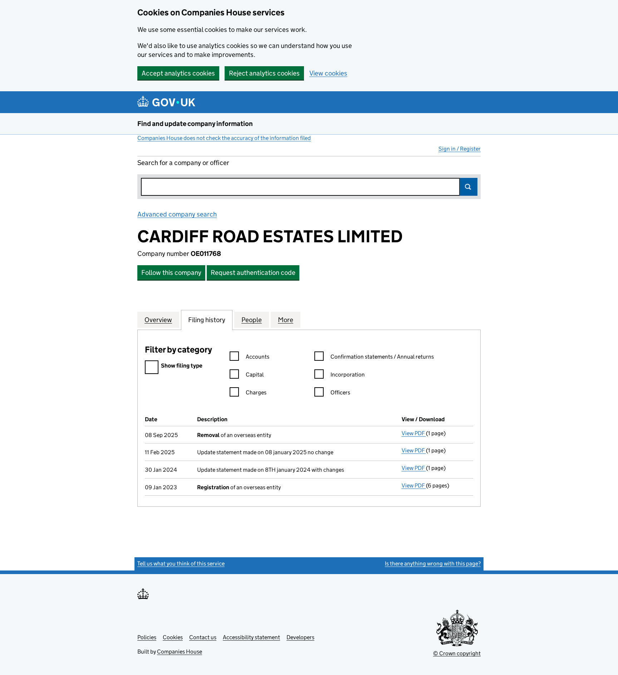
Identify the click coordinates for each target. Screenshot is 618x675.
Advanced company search (177, 214)
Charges (256, 392)
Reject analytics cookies (264, 73)
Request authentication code (253, 272)
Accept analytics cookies (178, 73)
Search (468, 187)
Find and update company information (195, 124)
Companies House (179, 651)
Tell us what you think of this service (181, 563)
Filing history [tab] (206, 320)
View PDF (414, 433)
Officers (340, 392)
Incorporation (347, 374)
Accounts (257, 356)
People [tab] (251, 320)
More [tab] (285, 320)
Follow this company (171, 272)
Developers (300, 637)
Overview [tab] (158, 320)
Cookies (173, 637)
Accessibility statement (251, 637)
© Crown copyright (457, 653)
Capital (255, 374)
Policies (146, 637)
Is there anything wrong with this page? (433, 563)
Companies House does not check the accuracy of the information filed (224, 138)
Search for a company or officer (183, 163)
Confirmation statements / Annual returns (382, 356)
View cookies (328, 73)
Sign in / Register (459, 148)
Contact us (202, 637)
